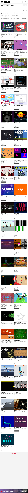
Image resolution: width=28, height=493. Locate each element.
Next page (13, 453)
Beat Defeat (3, 249)
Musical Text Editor (18, 105)
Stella (2, 358)
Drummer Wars (17, 376)
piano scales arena (4, 376)
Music (16, 13)
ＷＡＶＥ (16, 159)
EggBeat (2, 177)
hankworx (16, 394)
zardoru (2, 360)
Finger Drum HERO (5, 105)
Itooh (15, 429)
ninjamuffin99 (16, 161)
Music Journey (17, 285)
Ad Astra (2, 195)
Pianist (15, 304)
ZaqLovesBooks (3, 411)
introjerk (2, 161)
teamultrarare (16, 215)
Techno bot (16, 249)
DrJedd (15, 71)
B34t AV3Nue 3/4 (4, 304)
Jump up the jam (17, 267)
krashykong (16, 252)
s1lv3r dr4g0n (3, 447)
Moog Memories (17, 427)
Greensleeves (17, 340)
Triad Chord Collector (19, 231)
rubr (1, 429)
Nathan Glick (3, 324)
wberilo (15, 378)
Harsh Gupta (16, 412)
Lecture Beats (3, 51)
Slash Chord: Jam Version (19, 140)
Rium (2, 140)
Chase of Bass (3, 71)
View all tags (15, 15)
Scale (2, 159)
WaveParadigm (17, 360)
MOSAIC (16, 69)
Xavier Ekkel (3, 53)
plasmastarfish (3, 215)
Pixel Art (23, 13)
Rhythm (7, 15)
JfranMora (16, 35)
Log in (25, 1)
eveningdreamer (4, 107)
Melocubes (16, 177)
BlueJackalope (3, 125)
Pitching (2, 87)
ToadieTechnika (3, 89)
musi (15, 195)
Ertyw (15, 288)
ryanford (16, 89)
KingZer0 (16, 306)
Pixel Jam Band (4, 69)
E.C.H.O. (2, 322)
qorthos (15, 270)
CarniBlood (16, 179)
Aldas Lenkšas (3, 394)
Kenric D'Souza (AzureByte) (6, 342)
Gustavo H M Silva (17, 197)
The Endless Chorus (18, 51)
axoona (2, 270)
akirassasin (3, 143)
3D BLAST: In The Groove (6, 33)
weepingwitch (16, 342)
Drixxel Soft (16, 53)
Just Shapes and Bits (5, 445)
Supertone (3, 267)
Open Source (3, 213)
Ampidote (2, 252)
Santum (15, 143)
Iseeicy (2, 35)
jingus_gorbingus (4, 179)
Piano (2, 410)
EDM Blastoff (17, 87)
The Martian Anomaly (5, 340)
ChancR (15, 324)
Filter (26, 5)
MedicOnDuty (17, 125)
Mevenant (2, 288)
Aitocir (15, 234)
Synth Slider (3, 427)
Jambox (16, 392)
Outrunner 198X (17, 122)
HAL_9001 (2, 235)
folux (2, 378)
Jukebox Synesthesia (5, 122)
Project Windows (18, 322)
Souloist (16, 358)
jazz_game (16, 213)
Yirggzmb (16, 107)
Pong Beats (3, 392)
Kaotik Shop (17, 33)
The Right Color (4, 285)
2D (2, 15)
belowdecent (3, 306)
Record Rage (17, 410)
